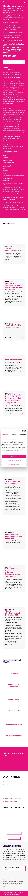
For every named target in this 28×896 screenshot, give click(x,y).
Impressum (6, 892)
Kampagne (14, 673)
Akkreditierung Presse (14, 735)
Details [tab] (14, 434)
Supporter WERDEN (14, 833)
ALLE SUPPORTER (14, 838)
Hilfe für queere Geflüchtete (13, 894)
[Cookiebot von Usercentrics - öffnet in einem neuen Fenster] (21, 431)
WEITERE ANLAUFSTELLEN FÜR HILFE (12, 62)
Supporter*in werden (14, 724)
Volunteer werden (14, 711)
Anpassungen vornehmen (13, 460)
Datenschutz (13, 892)
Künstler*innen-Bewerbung (14, 685)
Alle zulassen (14, 456)
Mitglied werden (14, 699)
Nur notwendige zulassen (14, 464)
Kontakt (21, 892)
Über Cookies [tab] (23, 434)
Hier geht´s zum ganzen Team (12, 868)
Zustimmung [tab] (5, 434)
